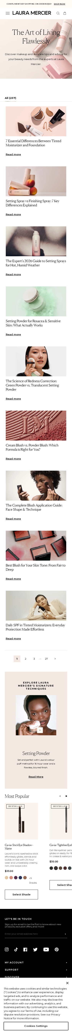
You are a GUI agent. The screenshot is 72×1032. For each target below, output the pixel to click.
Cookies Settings (36, 1025)
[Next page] (55, 658)
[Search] (58, 13)
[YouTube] (46, 949)
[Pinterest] (57, 949)
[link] (6, 877)
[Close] (67, 983)
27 (46, 658)
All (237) (10, 97)
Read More (36, 776)
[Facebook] (25, 949)
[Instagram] (7, 949)
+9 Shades (33, 880)
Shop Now (59, 4)
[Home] (32, 13)
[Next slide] (66, 796)
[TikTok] (16, 949)
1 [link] (16, 658)
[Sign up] (65, 934)
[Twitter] (35, 949)
